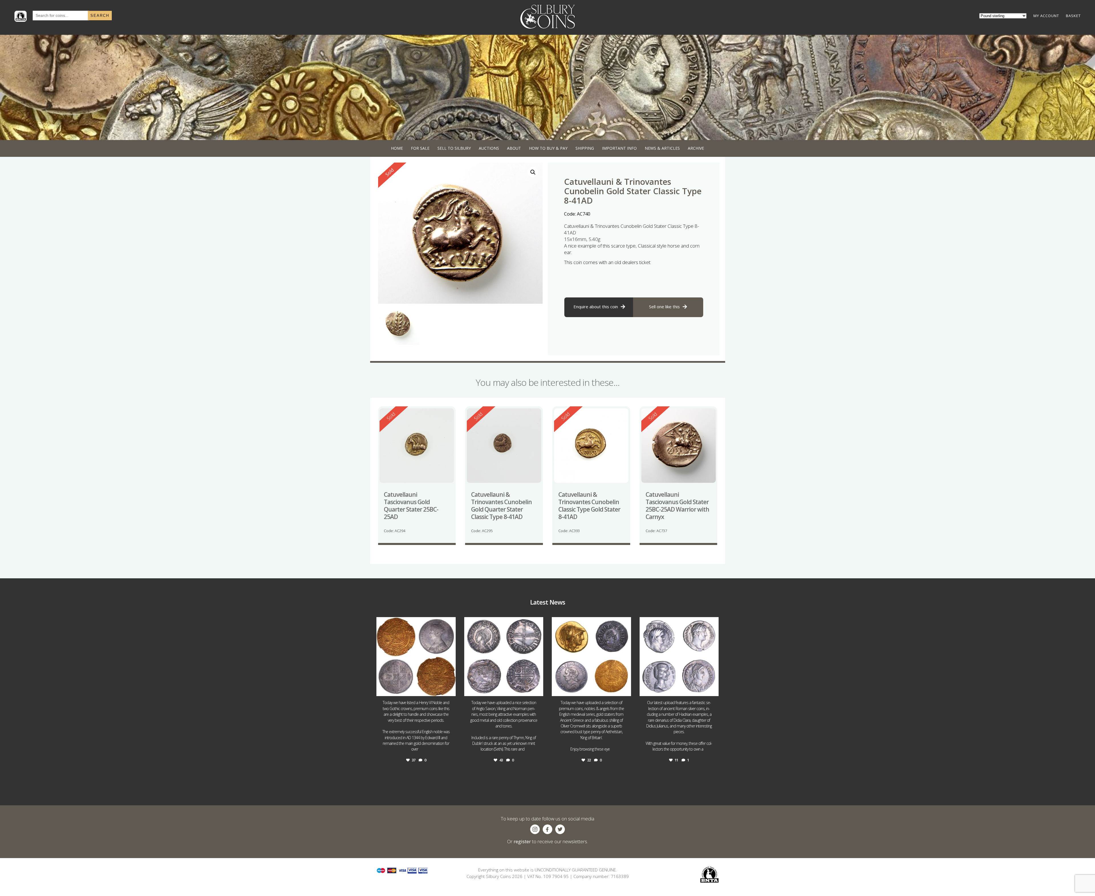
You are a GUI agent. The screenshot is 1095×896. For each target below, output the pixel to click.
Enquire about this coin (595, 306)
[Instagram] (450, 689)
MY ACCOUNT (1046, 15)
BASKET (1073, 15)
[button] (533, 172)
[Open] (416, 656)
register (522, 841)
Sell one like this (664, 306)
